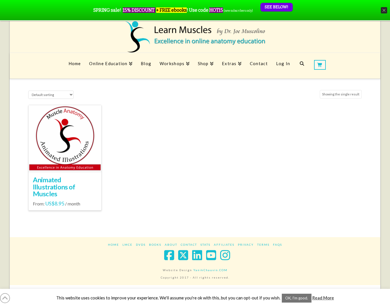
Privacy (246, 244)
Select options (65, 162)
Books (155, 244)
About (171, 244)
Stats (205, 244)
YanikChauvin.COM (210, 270)
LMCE (127, 244)
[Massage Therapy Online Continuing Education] (195, 37)
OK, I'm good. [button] (296, 298)
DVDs (141, 244)
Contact (189, 244)
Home (113, 244)
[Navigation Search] (302, 66)
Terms (263, 244)
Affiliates (224, 244)
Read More (323, 297)
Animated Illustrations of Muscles (54, 187)
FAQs (277, 244)
